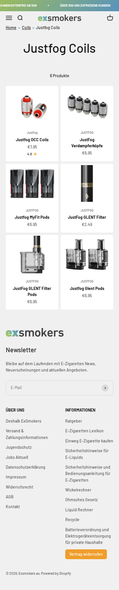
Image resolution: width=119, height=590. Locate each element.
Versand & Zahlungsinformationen (27, 434)
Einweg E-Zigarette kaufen (89, 440)
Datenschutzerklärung (25, 467)
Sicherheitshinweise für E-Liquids (87, 453)
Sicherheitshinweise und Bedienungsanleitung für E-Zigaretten (87, 473)
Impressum (16, 476)
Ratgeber (73, 421)
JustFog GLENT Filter (87, 217)
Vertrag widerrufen (86, 554)
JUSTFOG (87, 132)
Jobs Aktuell (17, 457)
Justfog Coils (48, 27)
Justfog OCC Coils (32, 139)
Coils (26, 27)
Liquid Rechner (79, 509)
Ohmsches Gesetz (81, 499)
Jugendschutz (18, 447)
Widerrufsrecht (19, 487)
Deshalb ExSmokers (23, 421)
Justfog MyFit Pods (32, 217)
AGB (10, 496)
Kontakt (13, 506)
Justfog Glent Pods (87, 288)
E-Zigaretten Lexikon (84, 430)
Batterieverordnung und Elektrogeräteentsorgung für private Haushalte (88, 536)
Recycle (72, 519)
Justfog (32, 132)
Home (11, 27)
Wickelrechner (78, 489)
